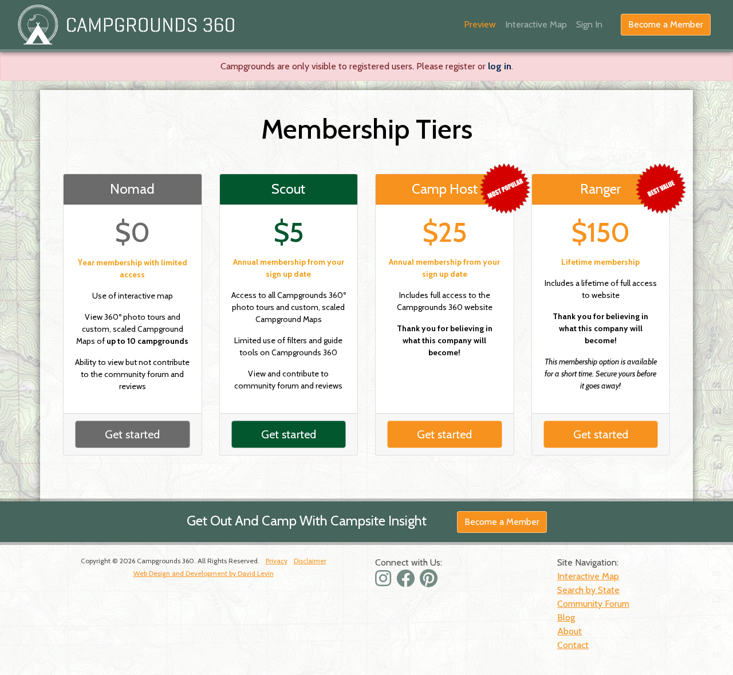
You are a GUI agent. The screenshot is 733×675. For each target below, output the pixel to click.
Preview (480, 24)
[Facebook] (406, 581)
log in (499, 66)
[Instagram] (384, 581)
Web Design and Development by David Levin (203, 573)
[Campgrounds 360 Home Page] (126, 25)
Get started (132, 434)
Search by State (588, 589)
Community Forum (593, 603)
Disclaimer (310, 560)
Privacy (276, 560)
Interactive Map (536, 24)
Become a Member (665, 24)
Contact (573, 644)
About (569, 631)
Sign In (589, 24)
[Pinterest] (430, 581)
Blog (566, 617)
